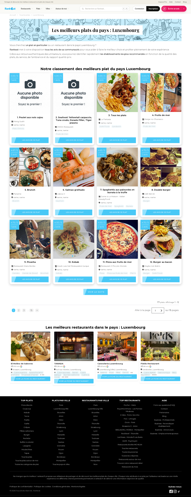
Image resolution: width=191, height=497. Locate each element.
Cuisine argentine (20, 373)
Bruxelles (61, 412)
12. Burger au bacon (161, 262)
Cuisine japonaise (63, 373)
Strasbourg (61, 427)
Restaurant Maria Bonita (24, 266)
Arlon (61, 416)
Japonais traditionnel (71, 375)
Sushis (26, 423)
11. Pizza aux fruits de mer (117, 262)
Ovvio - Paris (130, 422)
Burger (146, 201)
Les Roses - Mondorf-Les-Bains (129, 437)
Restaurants (26, 9)
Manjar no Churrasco (153, 119)
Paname (17, 194)
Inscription (153, 9)
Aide (171, 2)
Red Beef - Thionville (130, 433)
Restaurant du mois (130, 467)
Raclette (26, 438)
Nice (95, 464)
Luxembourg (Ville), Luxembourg (113, 369)
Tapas (26, 453)
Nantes (61, 442)
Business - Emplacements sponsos (164, 433)
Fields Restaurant (150, 363)
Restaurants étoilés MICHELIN (130, 445)
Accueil (13, 15)
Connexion (139, 9)
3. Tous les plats (117, 115)
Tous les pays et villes (61, 464)
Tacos (26, 416)
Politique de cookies (42, 486)
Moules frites (27, 449)
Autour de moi (61, 9)
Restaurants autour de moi (130, 459)
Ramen (75, 373)
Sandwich (116, 126)
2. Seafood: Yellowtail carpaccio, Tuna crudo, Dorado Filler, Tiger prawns (74, 120)
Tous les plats (24, 15)
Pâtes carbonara (27, 431)
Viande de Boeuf (30, 273)
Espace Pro (163, 2)
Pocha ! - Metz (130, 405)
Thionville (61, 423)
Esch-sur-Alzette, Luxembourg (68, 369)
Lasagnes (27, 446)
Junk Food (104, 126)
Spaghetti (118, 206)
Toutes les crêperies (130, 456)
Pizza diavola (26, 405)
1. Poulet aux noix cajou (30, 117)
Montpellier (61, 460)
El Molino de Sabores (22, 363)
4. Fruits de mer (161, 115)
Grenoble (61, 446)
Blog (185, 2)
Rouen (61, 449)
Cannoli (125, 373)
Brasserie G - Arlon (129, 426)
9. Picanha (30, 262)
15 (31, 310)
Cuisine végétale (150, 373)
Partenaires (164, 412)
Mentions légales (78, 486)
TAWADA (58, 363)
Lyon (61, 431)
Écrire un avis (173, 9)
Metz (61, 420)
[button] (28, 183)
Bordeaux (61, 457)
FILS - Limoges (130, 419)
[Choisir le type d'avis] (184, 9)
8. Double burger (161, 190)
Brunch (15, 201)
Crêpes (27, 427)
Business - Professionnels (164, 420)
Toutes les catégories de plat (27, 464)
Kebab (59, 273)
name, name (19, 125)
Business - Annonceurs (164, 430)
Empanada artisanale (30, 375)
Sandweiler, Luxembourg (153, 369)
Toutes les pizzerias (130, 452)
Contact (178, 2)
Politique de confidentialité (21, 486)
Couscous (27, 409)
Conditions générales (61, 486)
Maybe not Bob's (152, 266)
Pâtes (118, 373)
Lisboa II (61, 194)
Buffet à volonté (27, 442)
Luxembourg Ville (61, 409)
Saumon (60, 201)
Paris (61, 405)
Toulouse (61, 438)
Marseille (61, 435)
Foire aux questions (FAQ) (164, 405)
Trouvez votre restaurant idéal (129, 463)
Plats (38, 9)
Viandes (15, 273)
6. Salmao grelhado (74, 190)
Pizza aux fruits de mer (117, 273)
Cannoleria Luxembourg (110, 363)
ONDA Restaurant (65, 127)
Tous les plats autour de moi (26, 460)
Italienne (103, 373)
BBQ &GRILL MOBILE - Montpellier (130, 430)
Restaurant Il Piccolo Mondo (113, 266)
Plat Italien (135, 273)
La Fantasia (105, 119)
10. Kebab (73, 262)
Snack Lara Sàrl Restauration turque (73, 266)
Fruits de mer (62, 134)
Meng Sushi (18, 121)
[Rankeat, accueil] (10, 8)
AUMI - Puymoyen (129, 441)
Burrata (129, 206)
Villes (48, 9)
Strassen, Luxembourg (21, 369)
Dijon (61, 453)
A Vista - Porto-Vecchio (129, 415)
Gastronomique (164, 373)
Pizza (102, 273)
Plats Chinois (18, 128)
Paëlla (26, 420)
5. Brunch (30, 190)
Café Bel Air (149, 194)
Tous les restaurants (130, 448)
